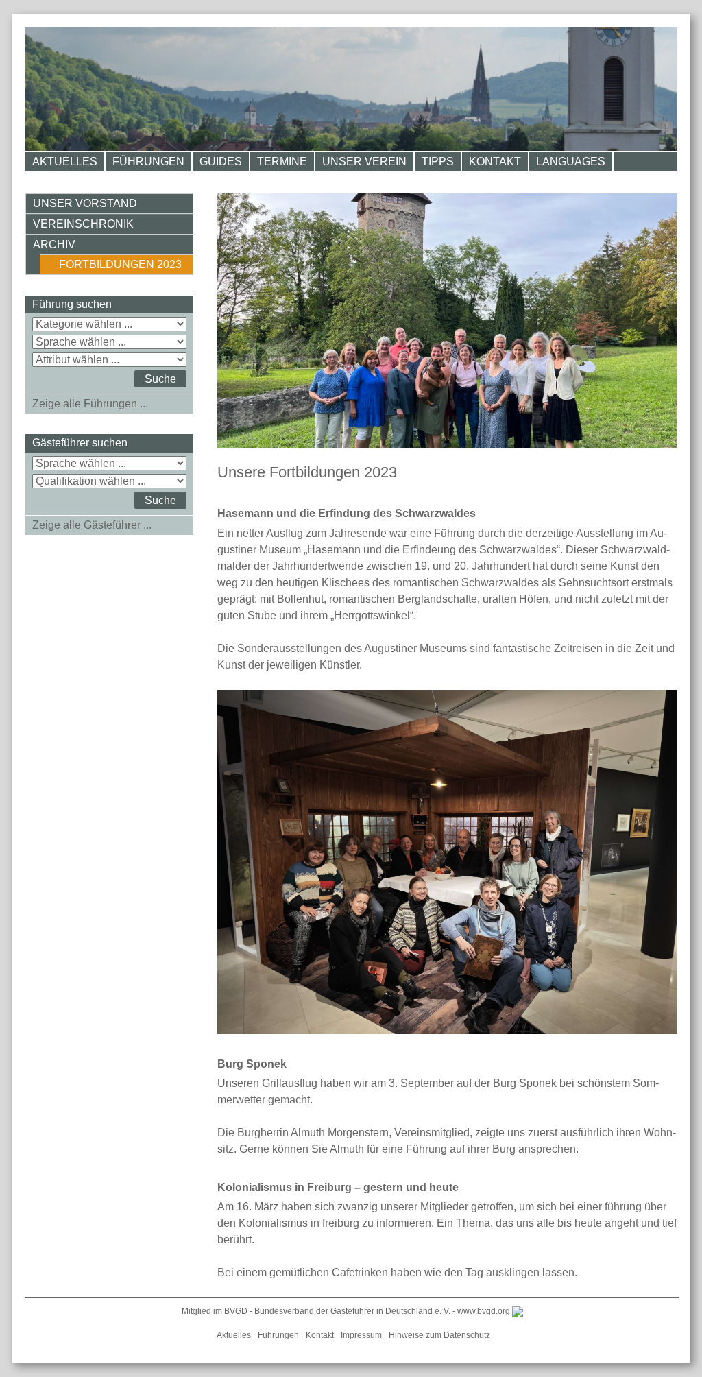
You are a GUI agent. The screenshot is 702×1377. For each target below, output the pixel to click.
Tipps (438, 161)
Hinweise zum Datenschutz (439, 1335)
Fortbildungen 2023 (120, 264)
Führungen (148, 161)
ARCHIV (54, 244)
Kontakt (495, 161)
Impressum (361, 1335)
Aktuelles (64, 161)
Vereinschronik (83, 224)
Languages (570, 161)
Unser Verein (364, 161)
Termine (282, 161)
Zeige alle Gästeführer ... (92, 525)
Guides (220, 161)
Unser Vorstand (85, 203)
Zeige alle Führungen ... (90, 403)
